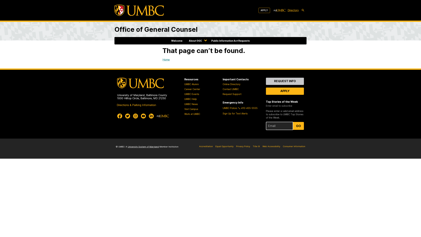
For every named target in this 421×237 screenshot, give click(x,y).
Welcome (176, 40)
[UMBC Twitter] (127, 116)
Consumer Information (294, 146)
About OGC (195, 40)
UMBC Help (190, 99)
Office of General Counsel (156, 29)
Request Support (232, 94)
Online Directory (231, 84)
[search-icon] (303, 10)
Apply (264, 10)
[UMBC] (139, 10)
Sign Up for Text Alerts (235, 113)
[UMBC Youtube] (143, 116)
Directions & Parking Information (136, 105)
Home (166, 59)
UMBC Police (230, 108)
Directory (293, 10)
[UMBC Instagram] (135, 116)
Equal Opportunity (224, 146)
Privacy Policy (243, 146)
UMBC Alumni (191, 84)
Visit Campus (191, 109)
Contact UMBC (231, 89)
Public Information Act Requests (230, 40)
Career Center (192, 89)
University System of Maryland (143, 146)
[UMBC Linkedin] (151, 116)
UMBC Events (191, 94)
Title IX (256, 146)
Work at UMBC (192, 114)
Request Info (285, 81)
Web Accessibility (271, 146)
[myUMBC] (279, 10)
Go (298, 126)
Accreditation (206, 146)
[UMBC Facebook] (119, 116)
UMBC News (191, 104)
